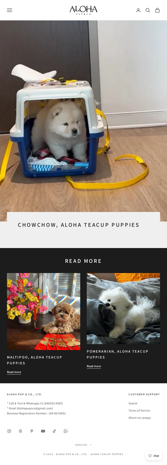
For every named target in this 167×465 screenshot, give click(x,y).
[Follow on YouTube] (43, 431)
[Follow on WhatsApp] (65, 431)
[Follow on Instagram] (9, 431)
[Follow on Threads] (20, 431)
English (81, 444)
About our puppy (140, 418)
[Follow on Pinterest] (32, 431)
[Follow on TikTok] (54, 431)
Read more (14, 372)
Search (133, 403)
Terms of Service (139, 410)
